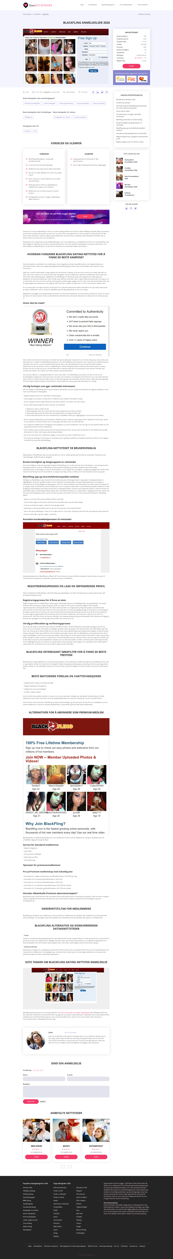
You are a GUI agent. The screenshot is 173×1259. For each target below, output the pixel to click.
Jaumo (55, 1217)
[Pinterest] (106, 92)
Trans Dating (27, 1223)
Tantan (78, 1223)
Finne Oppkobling (126, 5)
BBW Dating (27, 1201)
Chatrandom (57, 1220)
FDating (79, 1220)
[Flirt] (131, 79)
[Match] (119, 177)
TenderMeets (57, 1207)
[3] (38, 1070)
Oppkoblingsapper (108, 5)
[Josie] (36, 1040)
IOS (35, 131)
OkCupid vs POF (81, 1188)
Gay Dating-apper (29, 1197)
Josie (51, 1032)
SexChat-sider (27, 1188)
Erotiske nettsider (80, 117)
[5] (42, 1070)
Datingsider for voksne (62, 117)
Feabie (55, 1201)
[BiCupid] (119, 186)
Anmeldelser (92, 5)
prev (63, 1166)
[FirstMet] (119, 169)
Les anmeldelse (36, 1152)
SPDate (78, 1204)
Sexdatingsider (28, 1204)
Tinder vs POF (58, 1191)
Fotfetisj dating (28, 1194)
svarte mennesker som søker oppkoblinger (75, 1013)
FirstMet (79, 1217)
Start (85, 216)
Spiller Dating (27, 1226)
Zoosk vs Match (81, 1197)
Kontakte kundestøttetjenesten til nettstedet (131, 133)
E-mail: (70, 1075)
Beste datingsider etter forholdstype (37, 112)
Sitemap (142, 1246)
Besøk (131, 66)
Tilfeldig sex (29, 117)
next (70, 1166)
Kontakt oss (134, 1246)
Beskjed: (26, 1084)
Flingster (79, 1191)
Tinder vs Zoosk (58, 1197)
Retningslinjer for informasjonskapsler (73, 1246)
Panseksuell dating (29, 1207)
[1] (34, 1070)
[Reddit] (126, 208)
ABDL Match (57, 1226)
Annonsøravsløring (105, 1246)
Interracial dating (99, 103)
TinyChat (56, 1213)
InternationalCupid (59, 1188)
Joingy (55, 1233)
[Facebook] (93, 92)
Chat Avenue (80, 1194)
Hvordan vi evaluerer (51, 1246)
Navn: (25, 1075)
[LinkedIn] (97, 92)
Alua (77, 1210)
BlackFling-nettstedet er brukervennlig (129, 120)
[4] (40, 1070)
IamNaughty (80, 1233)
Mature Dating (81, 1230)
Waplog (56, 1236)
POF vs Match (80, 1201)
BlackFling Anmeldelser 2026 (125, 100)
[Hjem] (38, 5)
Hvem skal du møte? (123, 111)
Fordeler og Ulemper (123, 103)
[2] (36, 1070)
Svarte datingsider (83, 103)
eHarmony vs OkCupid (61, 1204)
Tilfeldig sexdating (29, 1191)
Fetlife (55, 1210)
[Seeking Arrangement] (119, 194)
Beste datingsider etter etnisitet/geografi (39, 98)
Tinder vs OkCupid (59, 1194)
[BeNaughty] (143, 79)
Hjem (82, 5)
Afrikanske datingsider (32, 103)
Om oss (116, 1246)
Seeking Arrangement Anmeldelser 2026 (131, 195)
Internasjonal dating (66, 103)
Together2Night (81, 1207)
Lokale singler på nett (30, 1220)
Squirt (55, 1230)
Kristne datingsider (29, 1217)
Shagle (78, 1226)
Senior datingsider (29, 1213)
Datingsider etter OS (31, 126)
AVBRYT (43, 1102)
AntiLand (56, 1223)
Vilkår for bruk (92, 1246)
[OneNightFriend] (120, 79)
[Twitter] (102, 92)
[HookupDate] (119, 161)
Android (27, 131)
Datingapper (27, 1230)
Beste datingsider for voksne (64, 112)
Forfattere (124, 1246)
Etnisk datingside (49, 103)
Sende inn (31, 1102)
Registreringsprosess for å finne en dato (130, 142)
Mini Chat (79, 1213)
